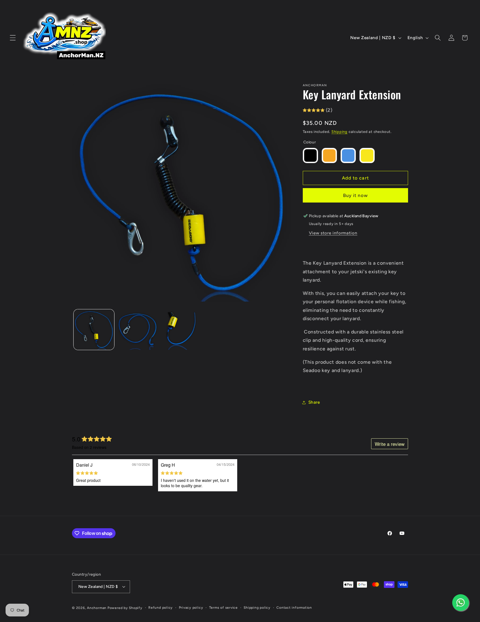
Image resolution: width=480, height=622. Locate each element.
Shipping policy (257, 608)
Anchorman (96, 608)
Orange (329, 155)
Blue (348, 155)
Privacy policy (191, 608)
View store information (333, 233)
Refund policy (160, 608)
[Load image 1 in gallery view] (94, 329)
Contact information (294, 608)
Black (310, 155)
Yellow (367, 155)
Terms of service (223, 608)
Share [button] (314, 402)
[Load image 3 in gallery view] (181, 329)
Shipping (339, 131)
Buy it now (355, 195)
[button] (12, 37)
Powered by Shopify (125, 608)
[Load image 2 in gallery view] (137, 329)
